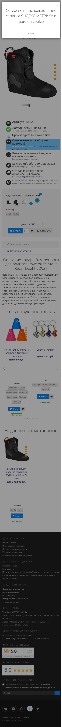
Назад (31, 33)
